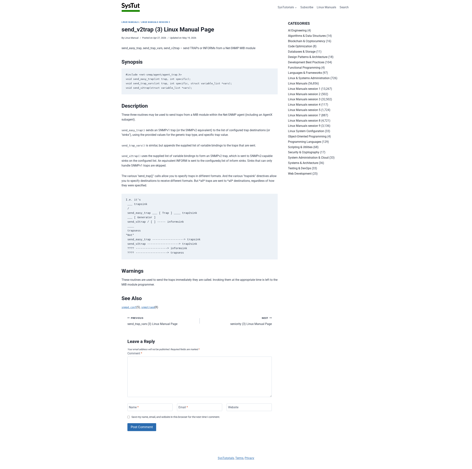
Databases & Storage (301, 51)
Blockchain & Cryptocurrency (306, 41)
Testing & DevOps (299, 168)
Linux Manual (131, 37)
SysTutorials (226, 458)
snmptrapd (148, 307)
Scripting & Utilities (300, 147)
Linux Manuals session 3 (155, 22)
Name (134, 407)
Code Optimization (300, 46)
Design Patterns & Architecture (307, 57)
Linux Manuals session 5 (304, 110)
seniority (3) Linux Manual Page (251, 321)
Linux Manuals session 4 (304, 104)
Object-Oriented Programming (307, 136)
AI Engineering (297, 30)
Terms (239, 458)
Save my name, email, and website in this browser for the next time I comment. (175, 417)
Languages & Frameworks (305, 73)
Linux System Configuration (306, 131)
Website (233, 407)
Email (183, 407)
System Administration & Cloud (308, 157)
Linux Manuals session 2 (304, 94)
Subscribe (306, 7)
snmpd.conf (129, 307)
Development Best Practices (306, 62)
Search (344, 7)
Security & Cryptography (303, 152)
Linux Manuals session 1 (304, 89)
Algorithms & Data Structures (307, 36)
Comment (134, 353)
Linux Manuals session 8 (304, 120)
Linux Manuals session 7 (304, 115)
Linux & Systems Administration (309, 78)
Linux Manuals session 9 (304, 126)
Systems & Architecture (303, 163)
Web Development (300, 173)
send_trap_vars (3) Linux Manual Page (152, 321)
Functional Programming (304, 67)
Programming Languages (304, 142)
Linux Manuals (326, 7)
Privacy (249, 458)
